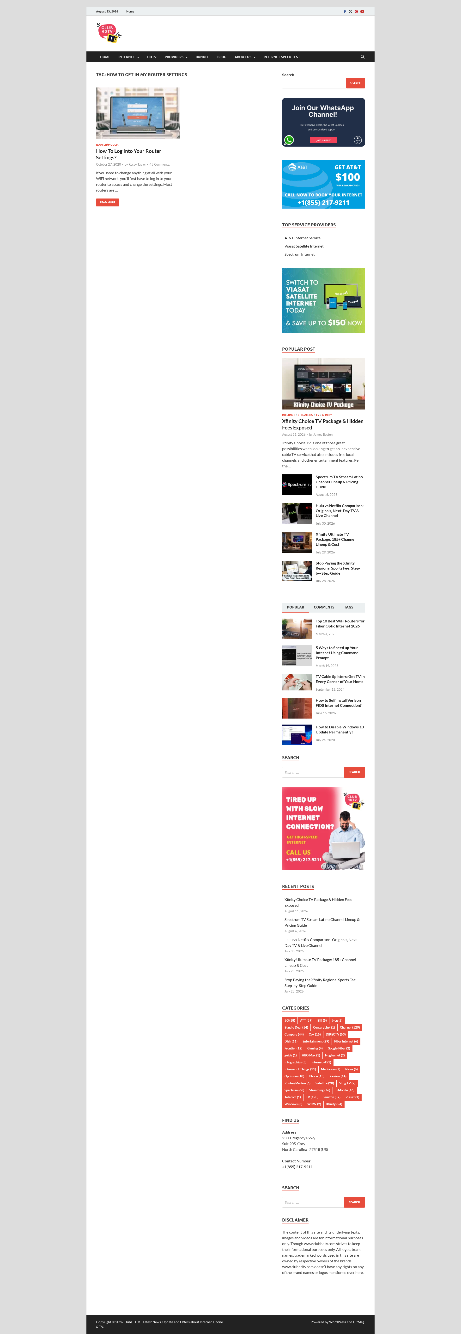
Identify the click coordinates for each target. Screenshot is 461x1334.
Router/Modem (107, 144)
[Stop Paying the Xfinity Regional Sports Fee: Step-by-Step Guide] (297, 563)
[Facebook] (345, 11)
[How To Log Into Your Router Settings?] (138, 113)
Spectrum (294, 1090)
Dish (291, 1041)
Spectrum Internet (300, 254)
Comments (324, 607)
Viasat (352, 1097)
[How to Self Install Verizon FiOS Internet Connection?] (297, 700)
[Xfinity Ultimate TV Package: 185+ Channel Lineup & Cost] (297, 534)
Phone (316, 1076)
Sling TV (347, 1083)
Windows (293, 1104)
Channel (350, 1027)
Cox (315, 1034)
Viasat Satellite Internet (304, 246)
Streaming (305, 414)
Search (288, 74)
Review (337, 1076)
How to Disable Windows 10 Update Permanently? (340, 729)
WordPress (337, 1322)
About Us (243, 57)
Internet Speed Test (282, 57)
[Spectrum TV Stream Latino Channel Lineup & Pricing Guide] (297, 477)
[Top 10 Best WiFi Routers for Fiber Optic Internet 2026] (297, 621)
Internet (126, 57)
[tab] (295, 608)
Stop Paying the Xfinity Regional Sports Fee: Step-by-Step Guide (338, 568)
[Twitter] (350, 11)
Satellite (324, 1083)
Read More (105, 201)
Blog (221, 57)
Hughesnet (335, 1055)
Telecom (293, 1097)
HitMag (358, 1322)
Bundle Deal (296, 1027)
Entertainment (316, 1041)
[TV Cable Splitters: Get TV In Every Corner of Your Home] (297, 677)
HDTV (152, 57)
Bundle (202, 57)
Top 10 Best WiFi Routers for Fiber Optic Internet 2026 (340, 623)
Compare (294, 1034)
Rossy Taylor (137, 164)
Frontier (293, 1048)
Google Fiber (339, 1048)
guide (291, 1055)
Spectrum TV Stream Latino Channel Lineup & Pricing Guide (339, 481)
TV (317, 414)
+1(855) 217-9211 (297, 1166)
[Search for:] (323, 772)
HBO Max (311, 1055)
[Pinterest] (356, 11)
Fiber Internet (346, 1041)
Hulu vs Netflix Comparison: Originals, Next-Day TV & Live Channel (340, 510)
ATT (306, 1020)
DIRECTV (336, 1034)
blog (337, 1020)
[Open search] (362, 56)
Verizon (331, 1097)
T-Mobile (344, 1090)
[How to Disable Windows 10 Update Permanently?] (297, 727)
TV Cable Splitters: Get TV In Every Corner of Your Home (340, 679)
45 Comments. (160, 164)
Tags (348, 607)
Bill (322, 1020)
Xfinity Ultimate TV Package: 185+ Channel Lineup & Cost (335, 539)
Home (130, 11)
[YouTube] (362, 11)
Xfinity (327, 414)
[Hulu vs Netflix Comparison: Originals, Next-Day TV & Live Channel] (297, 506)
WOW (314, 1104)
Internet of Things (300, 1069)
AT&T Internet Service (303, 238)
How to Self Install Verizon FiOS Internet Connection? (339, 702)
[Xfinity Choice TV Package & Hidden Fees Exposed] (323, 361)
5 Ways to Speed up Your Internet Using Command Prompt (337, 652)
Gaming (315, 1048)
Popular (295, 607)
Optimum (294, 1076)
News (351, 1069)
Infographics (295, 1062)
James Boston (323, 434)
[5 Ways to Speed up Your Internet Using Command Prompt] (297, 648)
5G (290, 1020)
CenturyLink (324, 1027)
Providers (174, 57)
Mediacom (330, 1069)
